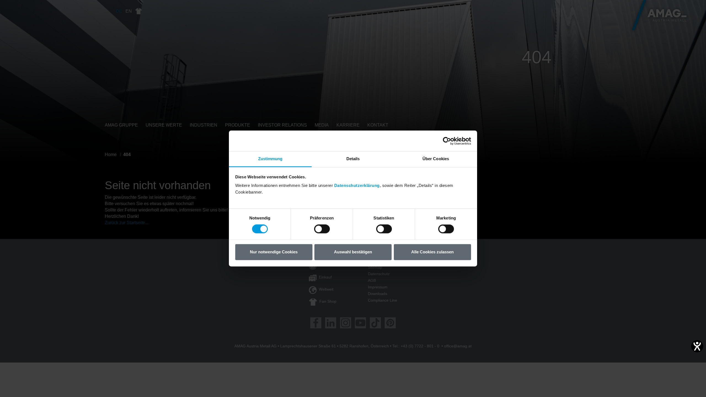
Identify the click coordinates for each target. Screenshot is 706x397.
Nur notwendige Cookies (274, 252)
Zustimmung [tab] (270, 158)
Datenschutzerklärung (357, 185)
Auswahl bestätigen (353, 252)
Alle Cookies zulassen (432, 252)
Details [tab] (353, 158)
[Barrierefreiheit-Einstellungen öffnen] (697, 346)
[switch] (322, 229)
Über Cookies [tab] (435, 158)
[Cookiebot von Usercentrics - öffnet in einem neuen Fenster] (447, 141)
